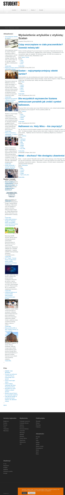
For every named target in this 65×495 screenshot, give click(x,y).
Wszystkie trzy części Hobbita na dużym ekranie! (10, 390)
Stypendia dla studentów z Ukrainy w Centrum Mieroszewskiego (11, 100)
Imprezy (22, 425)
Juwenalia (22, 430)
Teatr (37, 440)
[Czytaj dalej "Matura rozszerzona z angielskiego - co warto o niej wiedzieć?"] (11, 141)
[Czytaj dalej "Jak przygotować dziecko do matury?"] (11, 43)
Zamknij (24, 493)
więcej (4, 405)
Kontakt (41, 10)
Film (37, 438)
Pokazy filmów (23, 438)
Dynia (21, 114)
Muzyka (38, 436)
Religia (22, 86)
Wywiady (38, 421)
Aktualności (24, 10)
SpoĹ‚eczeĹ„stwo (24, 174)
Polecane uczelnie (8, 471)
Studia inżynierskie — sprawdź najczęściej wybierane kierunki (10, 167)
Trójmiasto (6, 428)
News (22, 81)
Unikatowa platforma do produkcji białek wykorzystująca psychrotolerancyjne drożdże (11, 295)
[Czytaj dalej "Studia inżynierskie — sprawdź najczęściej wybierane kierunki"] (11, 173)
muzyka (22, 170)
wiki (20, 444)
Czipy (21, 60)
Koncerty (22, 427)
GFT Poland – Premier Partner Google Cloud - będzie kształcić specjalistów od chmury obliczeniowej (11, 261)
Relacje (38, 423)
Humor (22, 89)
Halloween (23, 139)
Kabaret (22, 91)
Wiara (21, 88)
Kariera (33, 10)
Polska (22, 147)
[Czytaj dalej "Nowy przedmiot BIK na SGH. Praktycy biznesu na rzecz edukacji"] (11, 337)
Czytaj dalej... (21, 66)
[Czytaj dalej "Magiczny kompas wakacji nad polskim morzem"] (11, 74)
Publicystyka (24, 165)
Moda (37, 450)
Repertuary (12, 28)
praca (21, 63)
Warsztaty (22, 432)
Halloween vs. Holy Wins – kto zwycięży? (40, 126)
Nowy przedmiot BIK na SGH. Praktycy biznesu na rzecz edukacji (11, 329)
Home (6, 28)
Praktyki (5, 467)
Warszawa (6, 430)
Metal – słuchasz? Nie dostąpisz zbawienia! (41, 155)
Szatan (22, 62)
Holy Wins (22, 140)
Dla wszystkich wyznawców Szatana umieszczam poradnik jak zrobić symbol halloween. (39, 101)
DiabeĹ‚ (22, 117)
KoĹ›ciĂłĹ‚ (22, 148)
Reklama (5, 469)
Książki (37, 442)
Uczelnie (14, 10)
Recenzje (38, 425)
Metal (21, 168)
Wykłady (22, 434)
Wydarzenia (23, 442)
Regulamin (6, 465)
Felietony (23, 111)
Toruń (4, 427)
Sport (37, 452)
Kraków (5, 423)
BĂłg (21, 142)
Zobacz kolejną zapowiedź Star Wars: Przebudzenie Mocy (10, 385)
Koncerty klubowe (24, 428)
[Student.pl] (11, 4)
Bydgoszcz (6, 421)
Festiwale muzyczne (25, 421)
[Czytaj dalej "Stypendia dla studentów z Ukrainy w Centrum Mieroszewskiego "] (11, 107)
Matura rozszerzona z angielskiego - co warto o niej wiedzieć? (11, 134)
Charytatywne (39, 448)
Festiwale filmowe (24, 423)
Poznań (5, 425)
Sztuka (37, 444)
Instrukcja (22, 116)
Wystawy (22, 436)
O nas (4, 463)
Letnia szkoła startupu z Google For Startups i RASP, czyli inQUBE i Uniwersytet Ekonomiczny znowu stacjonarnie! (11, 222)
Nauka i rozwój (25, 57)
